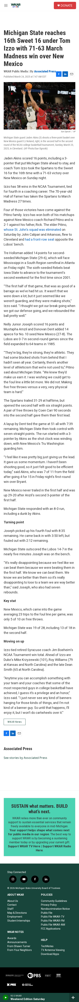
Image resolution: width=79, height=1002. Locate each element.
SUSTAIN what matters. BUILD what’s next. (39, 808)
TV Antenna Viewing (53, 950)
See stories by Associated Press (25, 758)
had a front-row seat (39, 239)
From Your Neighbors (19, 950)
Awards (11, 938)
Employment (14, 916)
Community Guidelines (54, 900)
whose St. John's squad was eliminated (32, 229)
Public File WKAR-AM (53, 924)
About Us (12, 900)
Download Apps (50, 954)
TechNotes (47, 946)
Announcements (17, 942)
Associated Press (45, 71)
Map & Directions (17, 912)
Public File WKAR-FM (52, 920)
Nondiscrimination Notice (55, 908)
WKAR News (15, 721)
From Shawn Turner (18, 946)
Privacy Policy (49, 904)
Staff (10, 908)
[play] (5, 997)
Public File (46, 912)
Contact (12, 904)
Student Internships (18, 920)
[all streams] (74, 997)
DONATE (66, 5)
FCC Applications (50, 928)
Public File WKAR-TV (52, 916)
